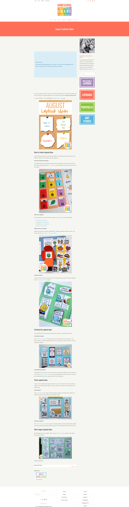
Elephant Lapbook (60, 433)
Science (85, 497)
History (85, 494)
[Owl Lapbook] (41, 475)
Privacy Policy (64, 500)
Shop (85, 491)
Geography (85, 500)
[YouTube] (44, 499)
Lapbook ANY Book (42, 279)
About (64, 494)
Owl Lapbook (39, 479)
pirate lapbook (39, 393)
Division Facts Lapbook (41, 225)
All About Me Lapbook (41, 338)
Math (85, 505)
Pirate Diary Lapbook (41, 423)
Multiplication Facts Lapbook (42, 224)
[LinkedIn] (46, 499)
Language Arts (85, 503)
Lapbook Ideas (59, 98)
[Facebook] (41, 499)
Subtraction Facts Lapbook (42, 222)
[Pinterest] (42, 499)
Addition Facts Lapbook (41, 220)
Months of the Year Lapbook (50, 233)
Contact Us (64, 497)
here (93, 69)
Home (64, 491)
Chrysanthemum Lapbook (46, 374)
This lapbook (52, 165)
